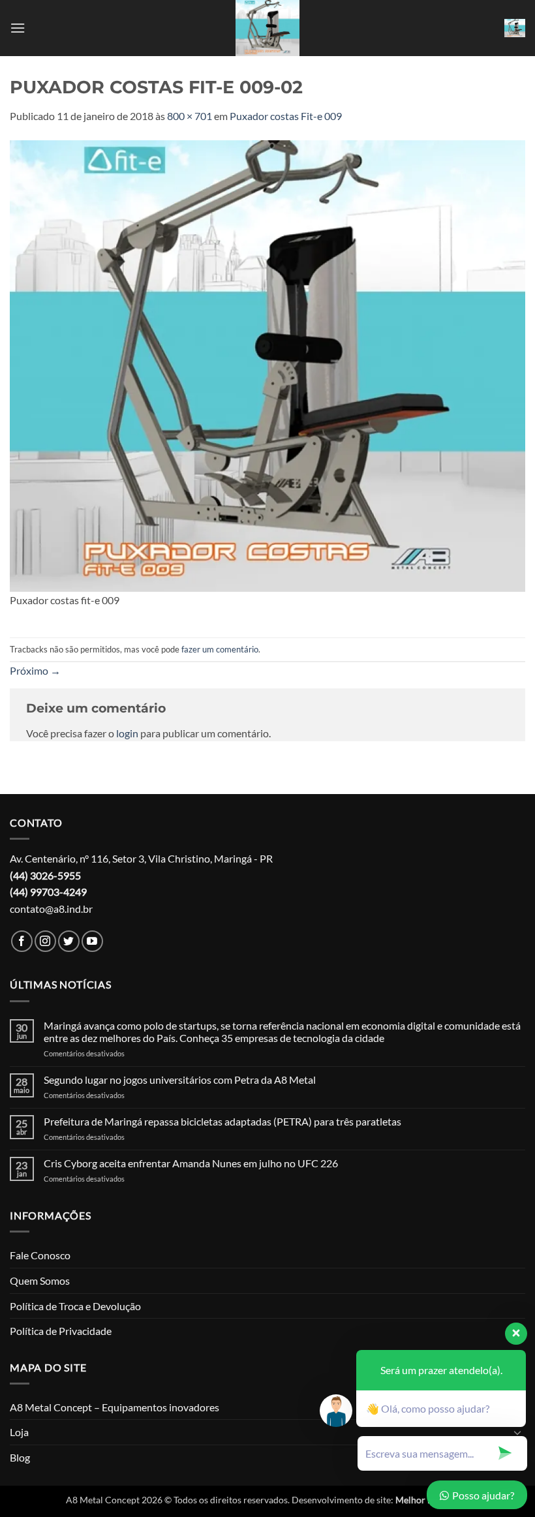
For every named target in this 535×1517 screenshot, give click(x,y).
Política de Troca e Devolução (75, 1306)
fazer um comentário (219, 649)
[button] (17, 28)
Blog (20, 1457)
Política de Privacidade (61, 1331)
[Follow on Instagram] (45, 941)
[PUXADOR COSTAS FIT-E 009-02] (267, 364)
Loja (19, 1432)
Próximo (35, 670)
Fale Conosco (40, 1255)
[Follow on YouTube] (92, 941)
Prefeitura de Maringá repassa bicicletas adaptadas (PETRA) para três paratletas (222, 1121)
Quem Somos (40, 1280)
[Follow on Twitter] (69, 941)
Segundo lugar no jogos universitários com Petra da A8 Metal (180, 1079)
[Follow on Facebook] (22, 941)
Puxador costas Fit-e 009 (286, 116)
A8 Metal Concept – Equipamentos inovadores (114, 1407)
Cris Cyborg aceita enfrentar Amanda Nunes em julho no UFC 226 (191, 1163)
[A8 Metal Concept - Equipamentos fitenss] (267, 28)
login (127, 733)
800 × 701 (189, 116)
